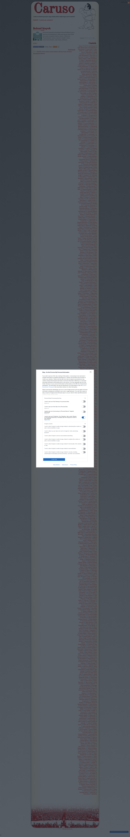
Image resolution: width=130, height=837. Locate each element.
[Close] (91, 372)
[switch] (84, 401)
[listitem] (65, 398)
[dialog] (65, 418)
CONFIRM (54, 459)
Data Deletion (56, 464)
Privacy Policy (73, 464)
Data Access (65, 464)
